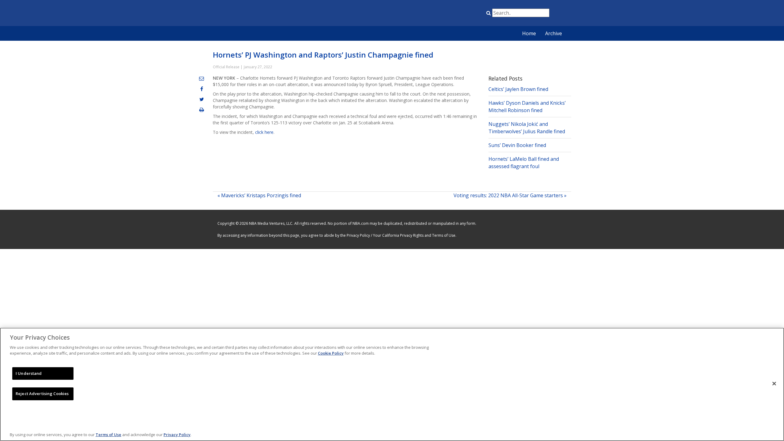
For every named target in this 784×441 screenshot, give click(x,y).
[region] (392, 384)
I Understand (29, 373)
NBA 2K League (469, 14)
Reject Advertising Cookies (42, 393)
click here (264, 132)
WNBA (454, 14)
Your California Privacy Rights (398, 235)
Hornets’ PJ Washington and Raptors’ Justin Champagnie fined (323, 55)
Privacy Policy (358, 235)
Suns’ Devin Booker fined (517, 145)
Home (529, 33)
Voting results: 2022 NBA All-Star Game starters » (510, 195)
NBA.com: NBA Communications (271, 13)
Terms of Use (443, 235)
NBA (423, 14)
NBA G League (439, 14)
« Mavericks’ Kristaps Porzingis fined (259, 195)
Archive (553, 33)
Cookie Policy (331, 353)
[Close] (774, 383)
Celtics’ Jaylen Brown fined (518, 89)
